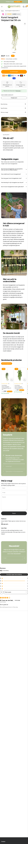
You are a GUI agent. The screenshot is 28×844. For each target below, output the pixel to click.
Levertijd (9, 466)
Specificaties (4, 108)
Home (2, 10)
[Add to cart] (12, 379)
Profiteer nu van (13, 1)
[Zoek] (23, 7)
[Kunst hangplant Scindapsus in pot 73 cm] (7, 374)
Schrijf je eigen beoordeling (14, 574)
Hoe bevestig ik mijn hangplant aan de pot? (12, 182)
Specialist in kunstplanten (14, 471)
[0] (26, 7)
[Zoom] (25, 24)
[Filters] (1, 592)
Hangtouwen (14, 97)
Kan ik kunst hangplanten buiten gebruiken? (12, 186)
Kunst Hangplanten (6, 363)
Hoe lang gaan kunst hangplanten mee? (11, 178)
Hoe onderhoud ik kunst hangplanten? (11, 174)
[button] (14, 578)
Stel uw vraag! (4, 112)
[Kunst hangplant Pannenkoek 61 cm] (20, 374)
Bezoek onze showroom (14, 455)
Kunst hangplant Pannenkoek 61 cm (19, 387)
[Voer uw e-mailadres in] (24, 558)
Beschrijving (4, 104)
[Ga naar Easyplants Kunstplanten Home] (14, 6)
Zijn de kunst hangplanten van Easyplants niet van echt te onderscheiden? (12, 169)
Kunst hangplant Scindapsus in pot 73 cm (6, 388)
